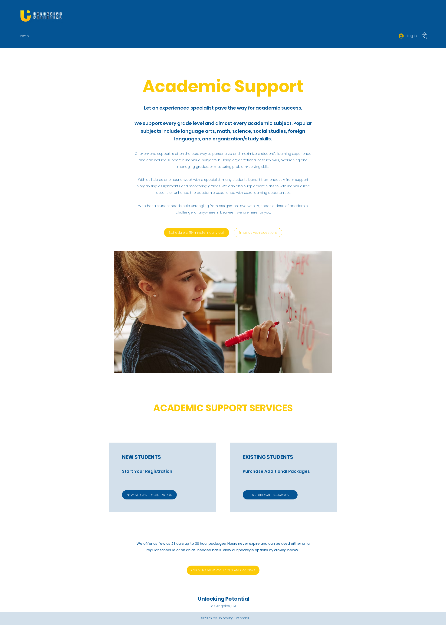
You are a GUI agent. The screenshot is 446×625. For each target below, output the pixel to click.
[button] (424, 35)
